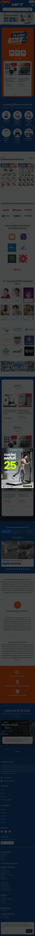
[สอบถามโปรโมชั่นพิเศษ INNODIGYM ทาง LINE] (17, 468)
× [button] (31, 450)
